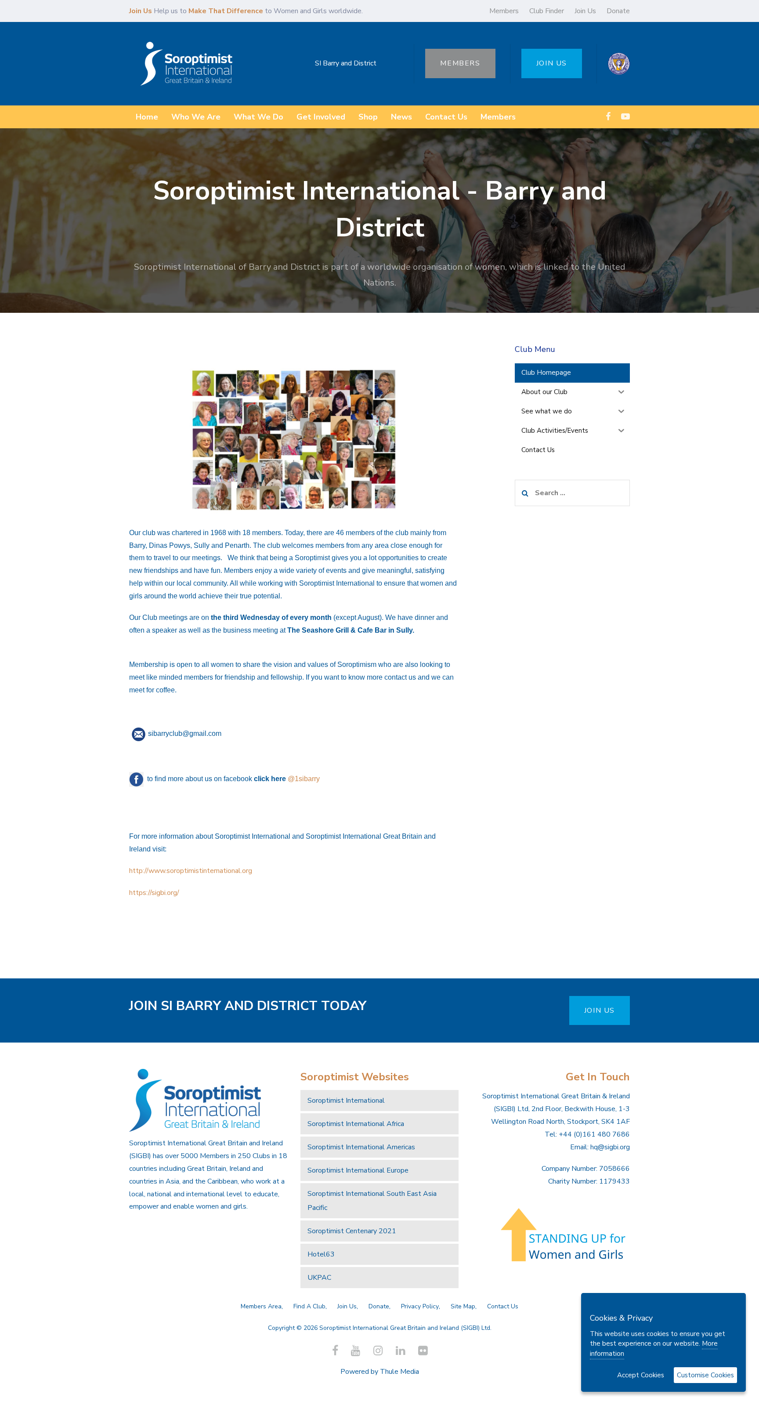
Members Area (261, 1306)
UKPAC (319, 1277)
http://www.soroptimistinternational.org (191, 871)
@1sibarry (304, 778)
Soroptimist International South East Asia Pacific (372, 1201)
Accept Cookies (640, 1375)
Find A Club (309, 1306)
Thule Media (399, 1371)
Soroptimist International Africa (355, 1124)
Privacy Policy (420, 1306)
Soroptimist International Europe (357, 1170)
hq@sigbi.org (610, 1147)
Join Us (585, 11)
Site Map (463, 1306)
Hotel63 (321, 1254)
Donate (618, 11)
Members (504, 11)
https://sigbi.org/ (155, 893)
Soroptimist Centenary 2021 (351, 1231)
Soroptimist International (346, 1100)
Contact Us (502, 1306)
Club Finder (546, 11)
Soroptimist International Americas (361, 1147)
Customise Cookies (705, 1375)
